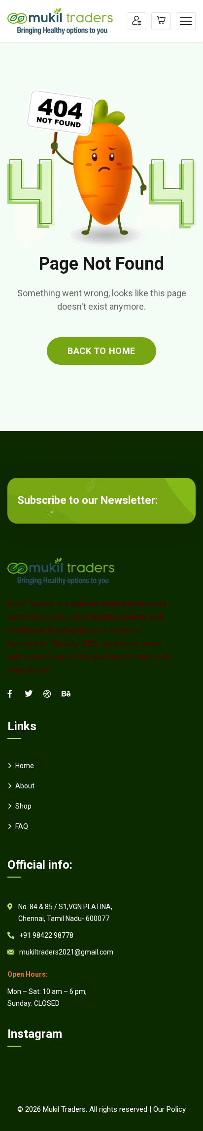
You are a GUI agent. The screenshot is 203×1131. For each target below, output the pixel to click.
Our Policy (169, 1109)
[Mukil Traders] (60, 21)
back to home (101, 351)
